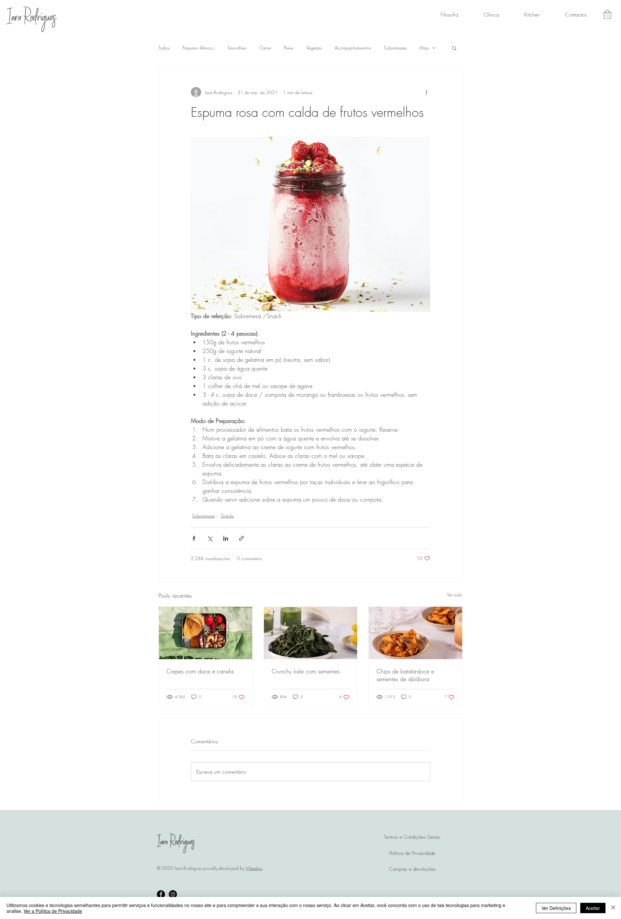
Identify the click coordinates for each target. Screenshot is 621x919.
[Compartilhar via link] (241, 538)
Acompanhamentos (353, 48)
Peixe (288, 48)
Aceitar (593, 908)
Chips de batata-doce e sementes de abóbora (405, 675)
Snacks (227, 516)
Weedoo (254, 868)
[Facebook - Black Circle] (161, 894)
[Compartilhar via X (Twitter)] (210, 538)
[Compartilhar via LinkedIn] (226, 538)
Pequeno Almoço (198, 48)
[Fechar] (613, 908)
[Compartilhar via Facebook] (194, 538)
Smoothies (236, 48)
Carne (265, 48)
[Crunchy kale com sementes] (310, 633)
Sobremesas (395, 48)
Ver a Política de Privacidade (53, 911)
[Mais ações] (426, 92)
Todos (163, 48)
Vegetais (314, 48)
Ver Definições (556, 908)
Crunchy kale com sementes (306, 671)
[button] (607, 14)
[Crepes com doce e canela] (205, 633)
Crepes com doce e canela (200, 671)
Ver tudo (455, 595)
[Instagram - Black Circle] (173, 894)
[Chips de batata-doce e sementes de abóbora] (415, 633)
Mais (424, 48)
